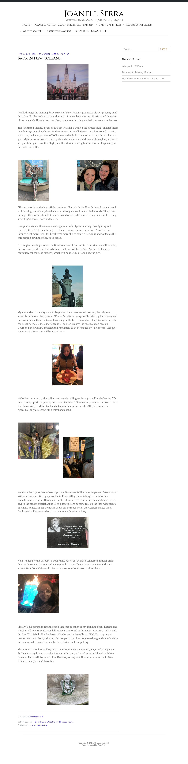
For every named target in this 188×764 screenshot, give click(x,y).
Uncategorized (36, 717)
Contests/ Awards (59, 31)
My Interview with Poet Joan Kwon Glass (143, 78)
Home (26, 25)
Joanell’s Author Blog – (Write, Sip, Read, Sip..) (64, 25)
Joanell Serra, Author (56, 54)
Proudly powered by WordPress (94, 745)
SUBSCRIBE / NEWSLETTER (91, 31)
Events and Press (110, 25)
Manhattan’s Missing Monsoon (137, 72)
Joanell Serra (94, 13)
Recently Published (139, 25)
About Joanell (33, 31)
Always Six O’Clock (133, 66)
